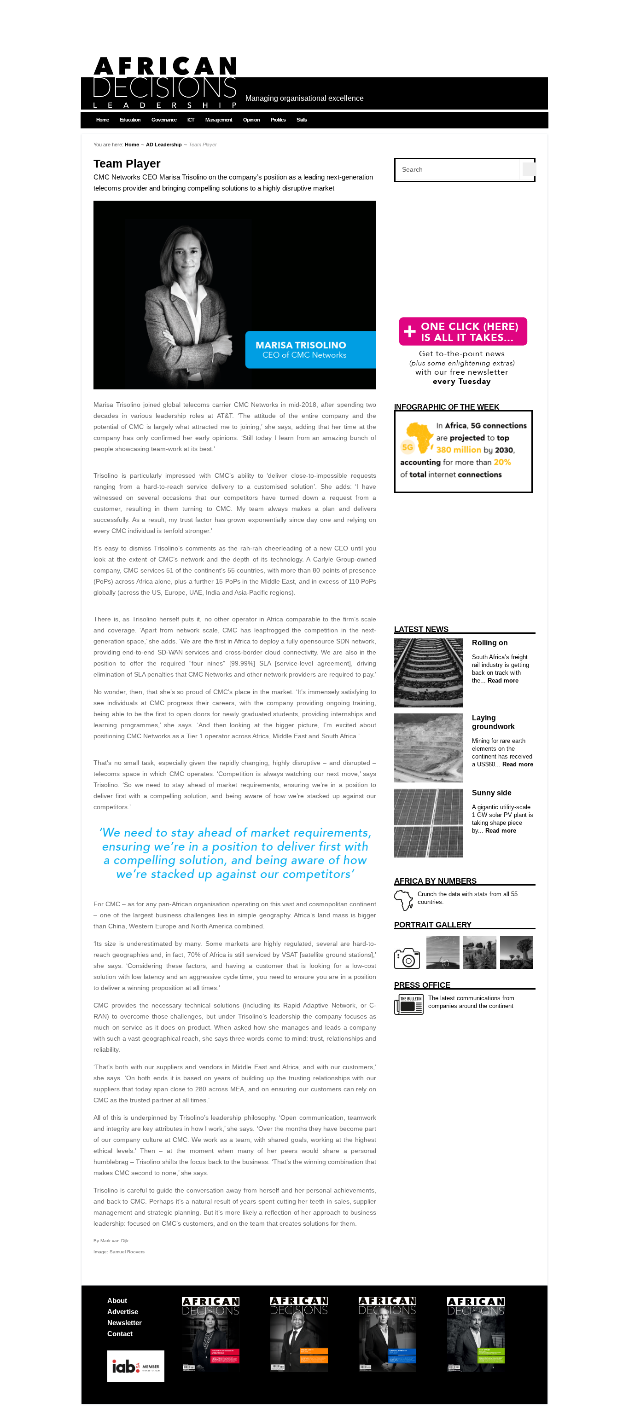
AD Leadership (164, 144)
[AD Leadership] (164, 101)
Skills (302, 119)
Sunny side (492, 793)
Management (218, 119)
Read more (502, 680)
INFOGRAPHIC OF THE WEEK (447, 407)
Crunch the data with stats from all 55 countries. (456, 891)
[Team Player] (234, 387)
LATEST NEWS (421, 629)
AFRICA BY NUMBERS (435, 881)
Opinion (251, 119)
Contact (120, 1334)
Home (102, 119)
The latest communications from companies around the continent (454, 995)
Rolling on (490, 643)
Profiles (278, 119)
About (117, 1300)
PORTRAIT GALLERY (433, 925)
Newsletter (124, 1323)
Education (130, 119)
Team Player (127, 163)
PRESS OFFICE (422, 985)
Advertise (122, 1311)
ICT (190, 119)
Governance (163, 119)
